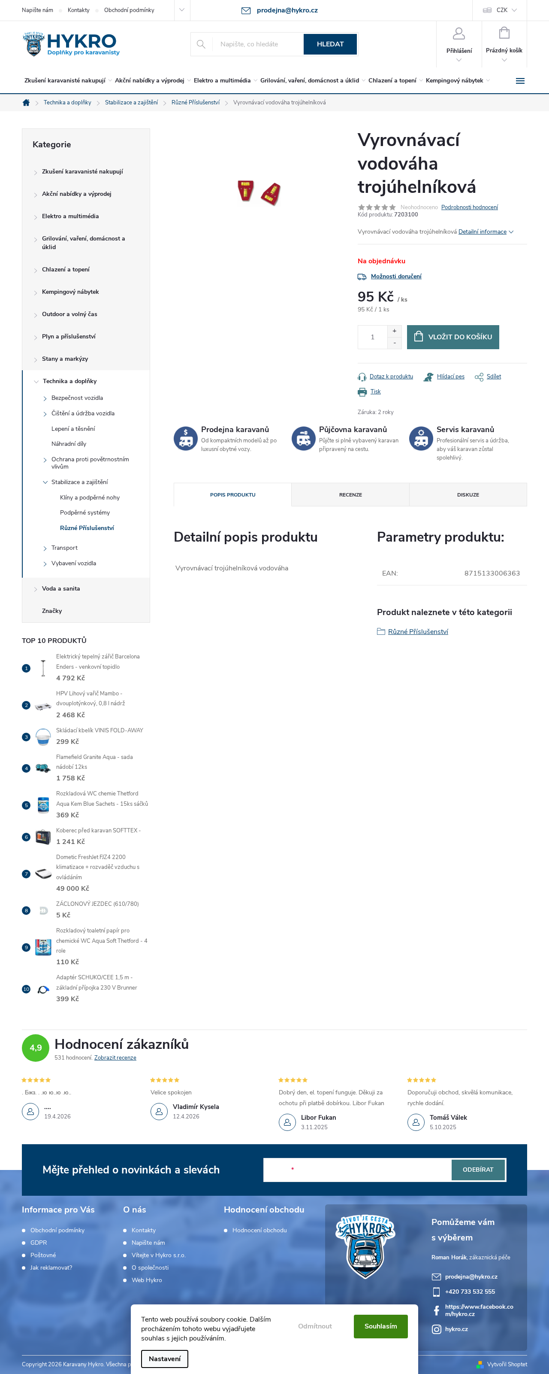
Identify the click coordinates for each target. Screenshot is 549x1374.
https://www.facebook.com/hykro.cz (479, 1310)
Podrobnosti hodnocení (469, 207)
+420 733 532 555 (470, 1292)
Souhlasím (381, 1326)
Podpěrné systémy (85, 513)
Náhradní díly (68, 444)
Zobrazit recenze (115, 1058)
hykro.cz (456, 1329)
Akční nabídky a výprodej (77, 194)
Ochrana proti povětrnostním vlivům (90, 463)
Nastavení (165, 1359)
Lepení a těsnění (73, 429)
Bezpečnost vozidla (77, 398)
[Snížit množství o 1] (394, 343)
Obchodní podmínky (129, 10)
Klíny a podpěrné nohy (90, 498)
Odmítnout (315, 1326)
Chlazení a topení (66, 269)
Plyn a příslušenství (69, 336)
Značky (52, 611)
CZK (502, 10)
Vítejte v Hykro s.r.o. (159, 1255)
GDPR (38, 1243)
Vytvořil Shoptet (507, 1364)
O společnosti (150, 1267)
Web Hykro (147, 1280)
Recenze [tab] (350, 494)
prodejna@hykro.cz (471, 1277)
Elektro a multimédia (70, 216)
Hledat (330, 44)
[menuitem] (67, 80)
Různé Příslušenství (87, 528)
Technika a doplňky (70, 381)
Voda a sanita (61, 589)
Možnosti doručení (396, 276)
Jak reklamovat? (51, 1267)
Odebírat (478, 1170)
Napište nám (37, 10)
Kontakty (79, 10)
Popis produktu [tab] (233, 494)
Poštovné (43, 1255)
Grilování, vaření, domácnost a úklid (83, 243)
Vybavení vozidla (73, 563)
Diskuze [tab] (468, 494)
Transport (64, 548)
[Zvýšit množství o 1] (394, 331)
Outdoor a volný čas (69, 314)
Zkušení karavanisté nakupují (82, 172)
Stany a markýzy (65, 359)
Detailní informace (483, 232)
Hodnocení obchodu (259, 1230)
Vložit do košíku (460, 337)
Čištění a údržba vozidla (83, 413)
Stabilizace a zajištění (79, 482)
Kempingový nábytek (70, 292)
